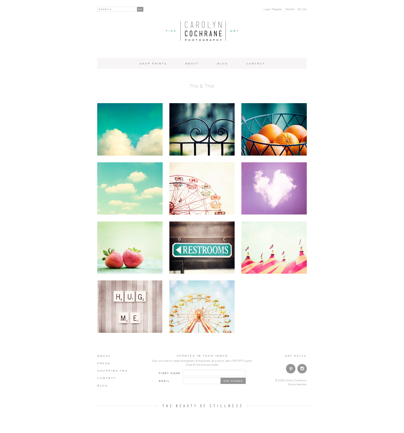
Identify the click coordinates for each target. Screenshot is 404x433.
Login (267, 9)
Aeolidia (301, 384)
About (192, 63)
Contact (255, 63)
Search (105, 9)
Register (277, 9)
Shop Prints (153, 63)
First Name (169, 372)
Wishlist (289, 9)
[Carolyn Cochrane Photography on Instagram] (302, 369)
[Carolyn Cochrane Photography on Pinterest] (290, 369)
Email (163, 380)
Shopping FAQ (112, 370)
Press (103, 363)
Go (140, 9)
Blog (222, 63)
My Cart (302, 9)
